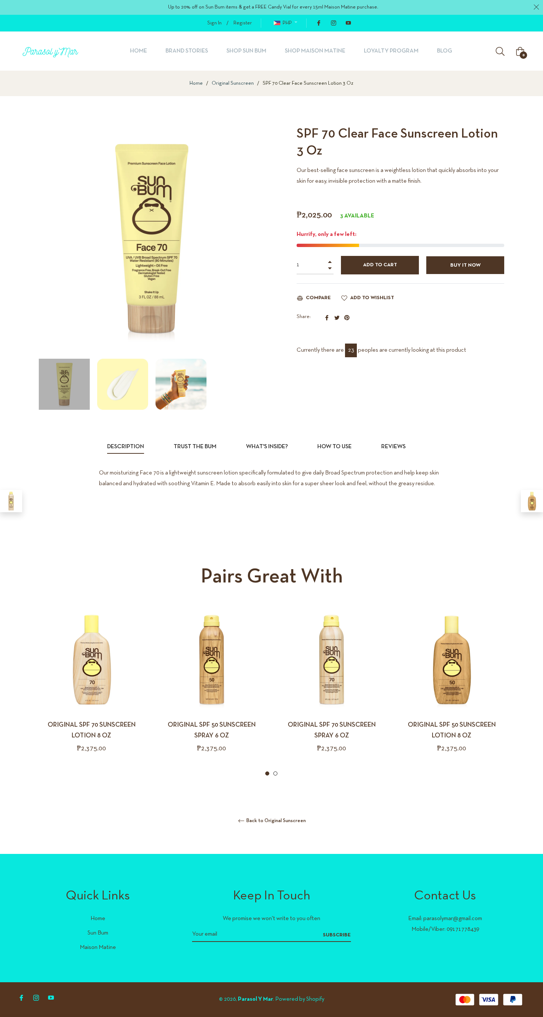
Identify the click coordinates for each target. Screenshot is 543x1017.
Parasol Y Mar (255, 999)
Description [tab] (125, 446)
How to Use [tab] (334, 446)
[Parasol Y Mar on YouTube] (348, 23)
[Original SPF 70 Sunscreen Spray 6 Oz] (11, 501)
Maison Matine (98, 947)
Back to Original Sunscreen (275, 820)
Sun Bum (98, 933)
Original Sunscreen (233, 83)
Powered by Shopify (299, 999)
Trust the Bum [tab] (195, 446)
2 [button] (275, 773)
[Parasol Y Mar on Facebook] (318, 23)
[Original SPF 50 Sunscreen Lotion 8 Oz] (532, 501)
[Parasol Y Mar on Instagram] (333, 23)
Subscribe (337, 935)
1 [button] (267, 773)
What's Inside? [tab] (267, 446)
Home (196, 83)
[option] (91, 692)
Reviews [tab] (394, 446)
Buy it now (465, 265)
